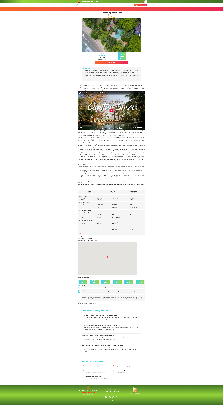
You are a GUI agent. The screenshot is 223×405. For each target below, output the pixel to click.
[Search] (145, 1)
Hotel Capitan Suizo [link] (121, 8)
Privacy (119, 400)
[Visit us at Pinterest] (110, 397)
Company (104, 400)
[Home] (87, 1)
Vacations (84, 5)
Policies (114, 400)
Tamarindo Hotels (111, 8)
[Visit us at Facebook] (106, 397)
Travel (108, 5)
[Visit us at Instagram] (117, 397)
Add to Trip (111, 62)
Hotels (103, 8)
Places (102, 5)
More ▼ (81, 233)
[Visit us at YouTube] (113, 397)
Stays (91, 5)
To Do (96, 5)
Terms (109, 400)
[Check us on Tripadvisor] (135, 390)
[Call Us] (142, 1)
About (113, 5)
